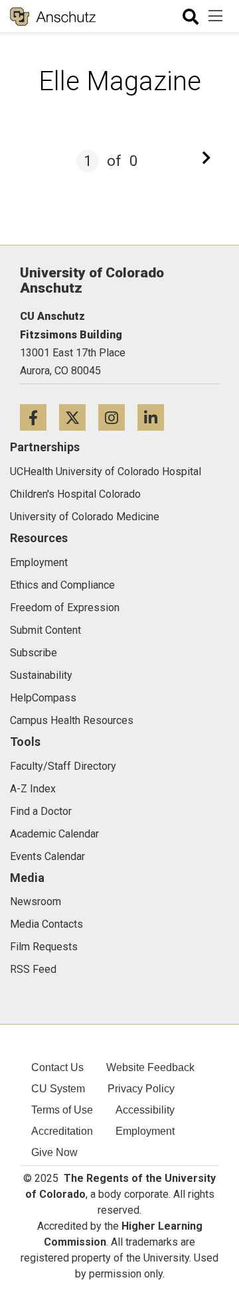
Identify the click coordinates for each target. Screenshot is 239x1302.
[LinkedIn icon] (155, 417)
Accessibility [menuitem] (145, 1110)
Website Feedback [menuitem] (150, 1067)
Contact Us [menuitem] (57, 1067)
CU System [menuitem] (58, 1088)
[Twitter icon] (78, 417)
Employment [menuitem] (145, 1131)
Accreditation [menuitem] (62, 1131)
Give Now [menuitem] (54, 1152)
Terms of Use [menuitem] (62, 1110)
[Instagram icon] (117, 417)
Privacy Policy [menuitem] (141, 1088)
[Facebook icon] (39, 417)
